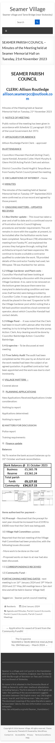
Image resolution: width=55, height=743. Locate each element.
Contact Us (8, 735)
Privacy (30, 735)
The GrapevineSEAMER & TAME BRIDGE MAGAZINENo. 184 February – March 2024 (32, 641)
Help (27, 738)
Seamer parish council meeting (30, 597)
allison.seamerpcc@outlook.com (28, 96)
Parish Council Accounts (38, 611)
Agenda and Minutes (16, 611)
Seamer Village (27, 9)
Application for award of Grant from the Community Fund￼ (26, 630)
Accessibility (20, 735)
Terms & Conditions (43, 735)
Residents (11, 606)
